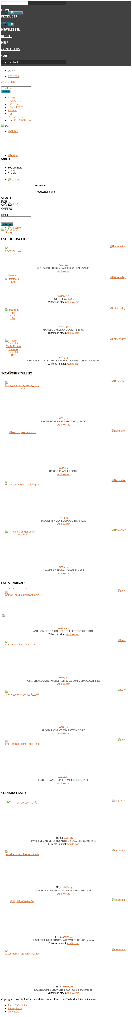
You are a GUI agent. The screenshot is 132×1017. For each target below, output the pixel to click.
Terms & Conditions (18, 1005)
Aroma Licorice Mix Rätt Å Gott (63, 730)
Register (13, 76)
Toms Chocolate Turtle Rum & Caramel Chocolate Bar (63, 680)
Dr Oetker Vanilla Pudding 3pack (63, 520)
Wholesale (13, 1011)
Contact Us (10, 49)
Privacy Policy (15, 1008)
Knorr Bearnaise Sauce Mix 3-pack (63, 421)
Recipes (6, 36)
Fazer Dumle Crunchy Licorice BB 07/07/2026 (63, 989)
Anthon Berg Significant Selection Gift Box (63, 631)
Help (4, 42)
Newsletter (16, 107)
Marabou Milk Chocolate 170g (63, 329)
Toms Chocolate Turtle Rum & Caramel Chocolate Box (63, 360)
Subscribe (7, 224)
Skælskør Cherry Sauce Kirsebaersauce (63, 268)
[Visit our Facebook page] (9, 232)
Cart (5, 56)
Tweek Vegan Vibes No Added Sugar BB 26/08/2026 (63, 840)
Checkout (13, 62)
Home (5, 10)
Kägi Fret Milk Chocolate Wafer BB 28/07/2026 (63, 940)
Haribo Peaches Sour (63, 471)
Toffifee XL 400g (63, 298)
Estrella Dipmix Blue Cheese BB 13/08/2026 (63, 890)
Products (14, 100)
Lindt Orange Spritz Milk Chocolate (63, 780)
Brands (13, 104)
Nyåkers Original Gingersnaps (63, 570)
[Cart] (11, 24)
